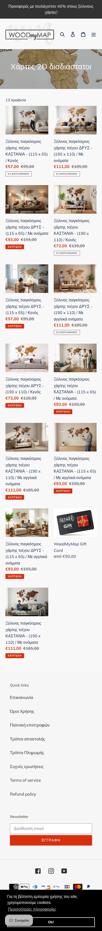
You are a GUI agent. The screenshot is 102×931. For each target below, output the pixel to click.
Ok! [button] (51, 922)
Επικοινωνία (21, 697)
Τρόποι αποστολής (27, 738)
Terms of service (25, 780)
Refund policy (23, 794)
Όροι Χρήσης (22, 711)
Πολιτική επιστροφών (30, 725)
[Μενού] (93, 34)
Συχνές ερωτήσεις (27, 766)
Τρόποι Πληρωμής (27, 752)
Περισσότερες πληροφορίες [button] (32, 909)
